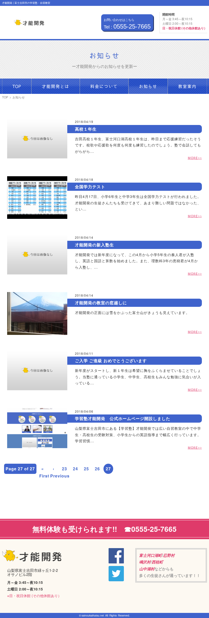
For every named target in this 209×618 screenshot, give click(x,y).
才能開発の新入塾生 (94, 245)
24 (75, 469)
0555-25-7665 (127, 26)
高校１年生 (86, 129)
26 (97, 469)
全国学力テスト (90, 187)
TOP (5, 97)
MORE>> (195, 157)
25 (86, 469)
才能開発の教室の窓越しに (101, 303)
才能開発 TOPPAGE (29, 22)
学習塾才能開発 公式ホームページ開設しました (122, 418)
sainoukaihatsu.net (93, 615)
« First (43, 472)
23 (64, 469)
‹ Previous (54, 472)
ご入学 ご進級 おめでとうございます (111, 360)
